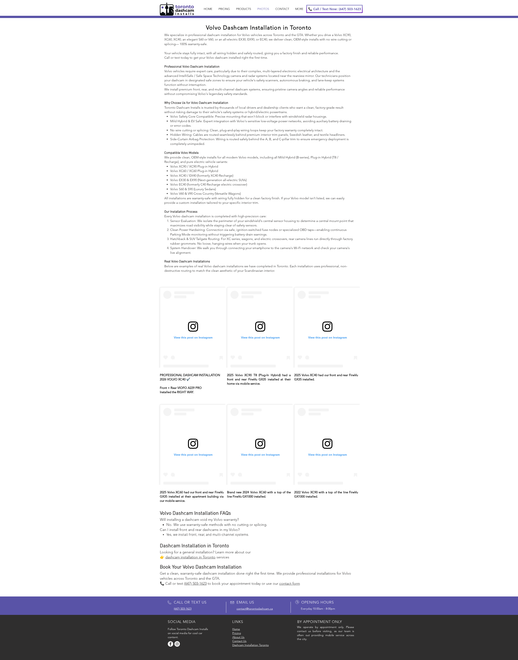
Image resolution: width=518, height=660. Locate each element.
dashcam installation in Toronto (190, 557)
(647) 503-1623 (195, 583)
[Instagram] (177, 644)
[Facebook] (170, 644)
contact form (289, 583)
